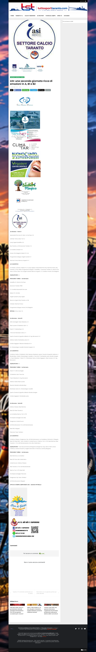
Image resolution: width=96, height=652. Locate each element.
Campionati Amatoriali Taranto (17, 77)
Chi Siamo (67, 15)
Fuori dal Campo (51, 15)
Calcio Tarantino (30, 15)
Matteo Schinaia (51, 629)
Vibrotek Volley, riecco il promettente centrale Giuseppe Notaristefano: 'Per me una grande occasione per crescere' (17, 611)
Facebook (18, 90)
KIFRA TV (59, 15)
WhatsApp (26, 90)
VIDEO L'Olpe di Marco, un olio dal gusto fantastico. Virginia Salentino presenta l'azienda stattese (34, 610)
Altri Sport (40, 15)
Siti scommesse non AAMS (68, 21)
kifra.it (44, 636)
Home (12, 15)
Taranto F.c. (19, 15)
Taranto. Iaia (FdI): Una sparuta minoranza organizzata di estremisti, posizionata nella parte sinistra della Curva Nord (51, 611)
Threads (42, 90)
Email (48, 90)
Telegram (34, 90)
